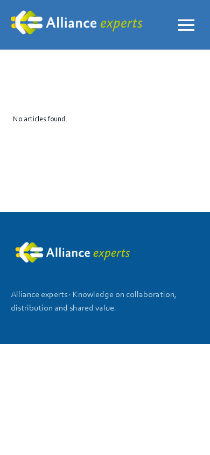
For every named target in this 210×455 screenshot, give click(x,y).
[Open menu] (186, 25)
